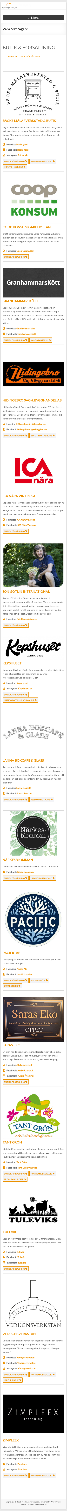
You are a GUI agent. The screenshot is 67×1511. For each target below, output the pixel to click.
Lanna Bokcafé (23, 788)
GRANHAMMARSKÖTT (20, 301)
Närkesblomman (25, 872)
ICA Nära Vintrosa (25, 519)
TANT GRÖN (12, 1142)
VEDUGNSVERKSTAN (19, 1334)
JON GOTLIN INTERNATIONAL (26, 591)
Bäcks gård (21, 144)
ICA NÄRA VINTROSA (19, 496)
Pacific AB (21, 968)
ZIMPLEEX (11, 1440)
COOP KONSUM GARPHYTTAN (27, 227)
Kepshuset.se (25, 688)
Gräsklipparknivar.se (26, 619)
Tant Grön (21, 1162)
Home (11, 56)
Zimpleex (22, 1464)
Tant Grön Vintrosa (27, 1167)
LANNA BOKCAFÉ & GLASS (23, 760)
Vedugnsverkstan (25, 1357)
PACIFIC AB (11, 953)
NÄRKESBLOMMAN (18, 860)
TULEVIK (9, 1232)
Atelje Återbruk (24, 1065)
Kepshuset (22, 683)
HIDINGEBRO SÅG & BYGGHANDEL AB (32, 400)
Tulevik (20, 1251)
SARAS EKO (11, 1045)
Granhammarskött (25, 328)
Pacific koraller (24, 974)
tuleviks (22, 1262)
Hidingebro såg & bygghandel (31, 424)
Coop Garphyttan (25, 250)
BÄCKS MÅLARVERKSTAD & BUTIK (29, 120)
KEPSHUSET (12, 663)
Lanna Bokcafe (24, 793)
